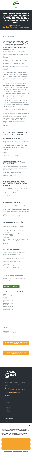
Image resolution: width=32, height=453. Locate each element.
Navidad (11, 308)
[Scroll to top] (30, 451)
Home (11, 25)
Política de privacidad (17, 451)
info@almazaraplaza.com (13, 392)
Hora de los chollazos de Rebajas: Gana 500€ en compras (16, 353)
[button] (30, 425)
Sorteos (9, 304)
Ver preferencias (16, 448)
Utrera (12, 309)
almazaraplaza (6, 308)
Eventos (16, 25)
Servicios (8, 407)
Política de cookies (8, 451)
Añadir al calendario (10, 286)
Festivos (8, 409)
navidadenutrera (6, 309)
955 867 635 (9, 395)
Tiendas (8, 405)
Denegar (16, 444)
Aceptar (16, 440)
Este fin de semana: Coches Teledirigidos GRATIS (16, 343)
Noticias (8, 421)
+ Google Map (15, 332)
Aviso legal (25, 451)
